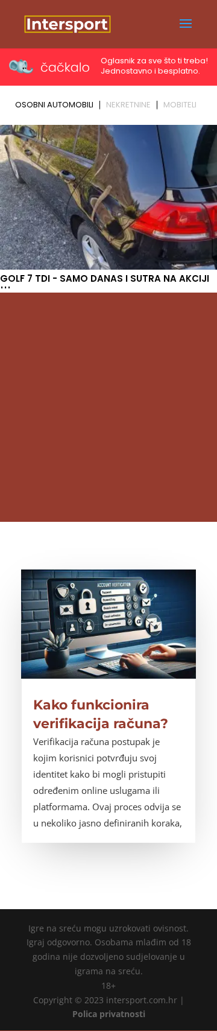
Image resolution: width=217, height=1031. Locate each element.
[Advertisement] (108, 407)
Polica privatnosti (108, 1014)
